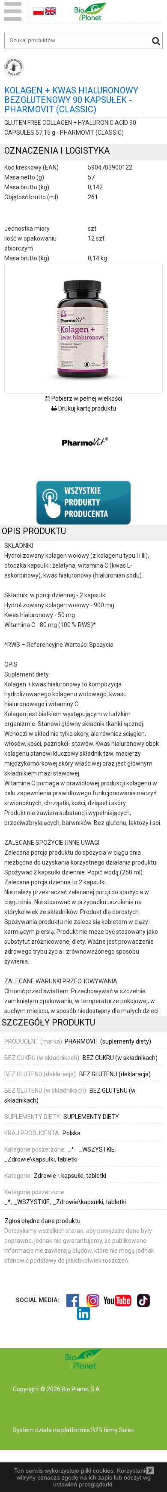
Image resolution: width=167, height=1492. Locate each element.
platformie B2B (81, 1430)
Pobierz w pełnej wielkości (86, 398)
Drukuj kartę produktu (86, 408)
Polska (72, 1133)
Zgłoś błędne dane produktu (43, 1220)
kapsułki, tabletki (83, 1175)
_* (8, 1202)
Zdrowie (45, 1175)
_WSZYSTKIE (32, 1202)
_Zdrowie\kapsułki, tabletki (89, 1202)
